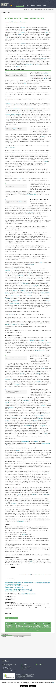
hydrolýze (38, 381)
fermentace (13, 417)
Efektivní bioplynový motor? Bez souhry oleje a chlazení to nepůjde (37, 628)
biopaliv (18, 66)
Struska (40, 77)
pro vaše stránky (26, 667)
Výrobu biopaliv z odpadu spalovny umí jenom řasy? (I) (18, 589)
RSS (53, 0)
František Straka (21, 22)
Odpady (24, 534)
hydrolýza (37, 415)
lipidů (37, 64)
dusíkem (15, 290)
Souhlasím (32, 686)
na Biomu (4, 636)
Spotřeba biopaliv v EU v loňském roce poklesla (16, 586)
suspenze (42, 399)
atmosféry (7, 293)
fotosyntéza (29, 212)
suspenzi (10, 407)
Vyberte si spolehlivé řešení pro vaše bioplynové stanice (28, 627)
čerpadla (7, 402)
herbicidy (11, 303)
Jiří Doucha (14, 22)
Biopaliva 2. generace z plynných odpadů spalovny (45, 9)
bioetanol (29, 273)
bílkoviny (35, 420)
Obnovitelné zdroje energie (28, 593)
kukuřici (29, 295)
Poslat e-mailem (47, 574)
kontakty (48, 0)
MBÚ (48, 342)
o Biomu (45, 5)
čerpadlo (31, 399)
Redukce (8, 99)
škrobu (41, 262)
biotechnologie (25, 441)
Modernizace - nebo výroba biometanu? (9, 626)
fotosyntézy (34, 63)
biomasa (22, 373)
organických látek (15, 108)
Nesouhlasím (24, 686)
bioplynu (7, 420)
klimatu (16, 307)
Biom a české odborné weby (18, 636)
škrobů (31, 64)
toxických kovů (15, 105)
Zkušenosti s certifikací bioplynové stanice (46, 626)
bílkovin (27, 64)
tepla (16, 31)
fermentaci (8, 324)
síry (10, 120)
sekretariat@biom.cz (11, 670)
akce (28, 5)
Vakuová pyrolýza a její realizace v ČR (14, 587)
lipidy (6, 445)
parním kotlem (34, 77)
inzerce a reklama (35, 0)
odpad (14, 128)
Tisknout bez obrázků (37, 574)
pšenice (26, 283)
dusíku (25, 83)
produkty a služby (36, 5)
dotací (11, 297)
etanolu (42, 350)
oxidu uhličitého (43, 58)
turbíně (6, 37)
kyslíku (19, 494)
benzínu (21, 282)
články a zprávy (20, 5)
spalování (23, 43)
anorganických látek (16, 114)
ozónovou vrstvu (45, 292)
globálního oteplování (13, 269)
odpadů (23, 27)
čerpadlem (7, 404)
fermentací (37, 350)
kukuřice (40, 278)
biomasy (11, 314)
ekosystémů (15, 300)
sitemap (43, 0)
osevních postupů (15, 295)
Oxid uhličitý (26, 400)
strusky (45, 78)
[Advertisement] (10, 647)
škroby (48, 443)
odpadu (7, 31)
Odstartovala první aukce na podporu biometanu (19, 626)
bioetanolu (31, 264)
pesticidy (17, 303)
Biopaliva (20, 275)
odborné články (31, 9)
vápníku (41, 160)
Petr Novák (8, 22)
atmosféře (22, 59)
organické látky (30, 108)
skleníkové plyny (28, 292)
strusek (13, 152)
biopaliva (24, 273)
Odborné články (5, 12)
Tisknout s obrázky (26, 574)
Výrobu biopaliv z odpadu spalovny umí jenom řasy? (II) (18, 590)
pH (48, 129)
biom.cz (25, 9)
